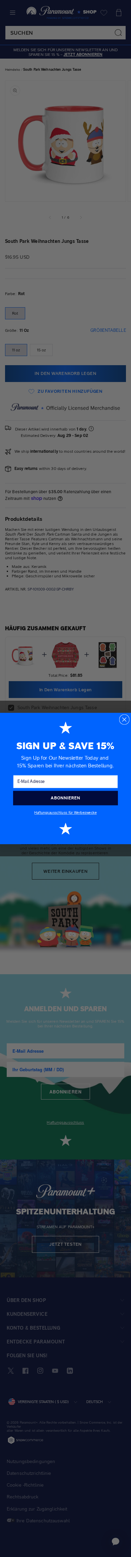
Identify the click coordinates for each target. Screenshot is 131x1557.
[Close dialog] (124, 719)
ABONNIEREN (65, 797)
